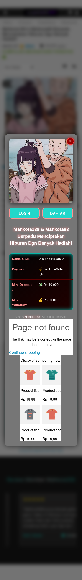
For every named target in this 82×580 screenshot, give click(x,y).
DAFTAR (57, 213)
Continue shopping (24, 352)
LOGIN (24, 213)
